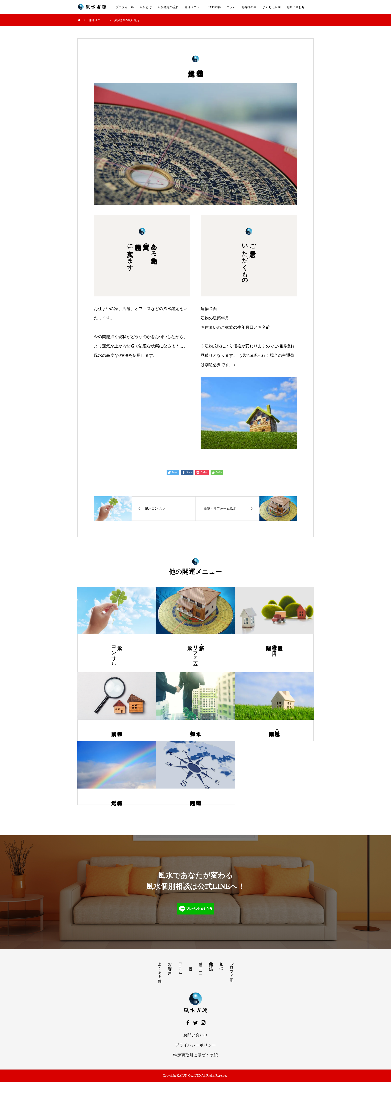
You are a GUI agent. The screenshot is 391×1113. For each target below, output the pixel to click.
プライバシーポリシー (195, 1045)
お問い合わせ (295, 7)
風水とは (145, 7)
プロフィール (124, 7)
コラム (231, 7)
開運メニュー (194, 7)
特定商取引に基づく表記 (195, 1055)
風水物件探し (192, 730)
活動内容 (215, 7)
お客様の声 (249, 7)
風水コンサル (113, 653)
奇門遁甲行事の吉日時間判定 (274, 645)
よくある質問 (271, 7)
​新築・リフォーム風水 (195, 653)
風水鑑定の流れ (168, 7)
